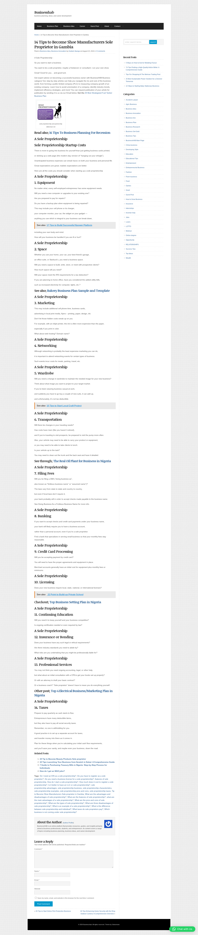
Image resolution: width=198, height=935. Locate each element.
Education (129, 154)
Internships (130, 208)
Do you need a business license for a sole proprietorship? (69, 779)
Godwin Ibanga (74, 51)
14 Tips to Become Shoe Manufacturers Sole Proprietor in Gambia (73, 44)
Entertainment (131, 163)
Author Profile (68, 823)
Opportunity (130, 240)
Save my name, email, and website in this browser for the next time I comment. (65, 898)
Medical (129, 231)
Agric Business (131, 104)
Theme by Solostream (112, 924)
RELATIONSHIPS (132, 244)
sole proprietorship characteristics (97, 788)
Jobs (127, 217)
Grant (128, 190)
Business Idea (68, 26)
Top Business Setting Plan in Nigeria (75, 602)
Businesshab (44, 12)
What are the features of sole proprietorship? (86, 797)
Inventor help (130, 213)
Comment (38, 849)
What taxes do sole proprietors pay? (87, 809)
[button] (182, 929)
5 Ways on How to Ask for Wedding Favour (141, 63)
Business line (131, 118)
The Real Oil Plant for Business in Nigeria (82, 461)
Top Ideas (129, 254)
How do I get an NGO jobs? (52, 771)
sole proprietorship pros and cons (74, 791)
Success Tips (131, 249)
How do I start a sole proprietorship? (62, 782)
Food (128, 181)
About (106, 26)
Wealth (128, 258)
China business (131, 145)
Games (128, 186)
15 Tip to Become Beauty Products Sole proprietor (63, 759)
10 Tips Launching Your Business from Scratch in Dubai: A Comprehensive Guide (77, 762)
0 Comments (100, 51)
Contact (117, 26)
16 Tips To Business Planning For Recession (79, 132)
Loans (128, 222)
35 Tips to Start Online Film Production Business (53, 911)
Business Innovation (58, 51)
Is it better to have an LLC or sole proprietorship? (69, 785)
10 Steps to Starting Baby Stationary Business (142, 86)
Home (39, 26)
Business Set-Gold (132, 131)
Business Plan (52, 26)
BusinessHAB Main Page (135, 140)
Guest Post (95, 26)
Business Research (133, 127)
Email (37, 880)
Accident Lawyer (132, 100)
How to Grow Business (134, 199)
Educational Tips (132, 158)
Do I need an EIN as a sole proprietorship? (58, 776)
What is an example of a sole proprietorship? (71, 806)
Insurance (129, 204)
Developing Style (132, 149)
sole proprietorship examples (46, 791)
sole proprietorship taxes (100, 791)
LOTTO (128, 226)
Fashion (129, 172)
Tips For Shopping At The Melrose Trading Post (143, 74)
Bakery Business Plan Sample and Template (78, 290)
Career (82, 26)
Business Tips (131, 136)
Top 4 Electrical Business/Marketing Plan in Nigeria (73, 693)
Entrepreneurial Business (135, 168)
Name (37, 871)
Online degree (131, 235)
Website (37, 889)
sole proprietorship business (70, 788)
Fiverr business (131, 177)
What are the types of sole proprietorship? (66, 803)
